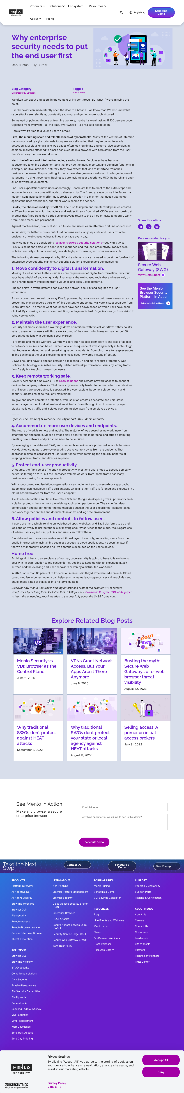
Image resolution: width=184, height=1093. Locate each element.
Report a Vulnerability (147, 885)
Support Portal (143, 891)
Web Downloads (21, 1026)
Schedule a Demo (122, 866)
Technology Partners (147, 955)
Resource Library (104, 949)
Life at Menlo (142, 943)
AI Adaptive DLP (21, 891)
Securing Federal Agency (26, 1008)
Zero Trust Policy (62, 945)
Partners (140, 949)
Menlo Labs (100, 926)
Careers (139, 920)
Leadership (141, 938)
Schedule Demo (161, 12)
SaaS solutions (68, 381)
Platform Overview (22, 885)
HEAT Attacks (61, 918)
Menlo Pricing (102, 885)
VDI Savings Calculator (107, 897)
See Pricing (163, 866)
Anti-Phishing (60, 885)
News (97, 932)
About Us (140, 914)
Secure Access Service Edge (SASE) (70, 926)
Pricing (49, 18)
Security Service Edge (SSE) (69, 933)
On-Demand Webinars (107, 938)
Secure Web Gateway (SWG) (70, 939)
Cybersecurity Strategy (23, 92)
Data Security (19, 979)
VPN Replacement (22, 1020)
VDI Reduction (20, 1014)
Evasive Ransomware (24, 985)
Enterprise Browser (64, 912)
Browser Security (63, 897)
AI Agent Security (22, 897)
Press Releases (102, 943)
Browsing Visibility (22, 961)
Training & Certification (148, 897)
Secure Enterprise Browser (27, 933)
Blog (96, 914)
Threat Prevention (22, 939)
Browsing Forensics (23, 903)
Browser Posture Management (70, 891)
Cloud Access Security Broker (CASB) (70, 905)
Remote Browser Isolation (26, 927)
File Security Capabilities (26, 991)
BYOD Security (20, 967)
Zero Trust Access (22, 1032)
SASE (76, 92)
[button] (36, 6)
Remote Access (21, 921)
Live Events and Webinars (109, 920)
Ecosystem (75, 6)
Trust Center (142, 961)
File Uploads (19, 997)
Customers (141, 932)
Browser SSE (19, 955)
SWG (82, 92)
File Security (19, 915)
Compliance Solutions (24, 973)
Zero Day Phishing (22, 1038)
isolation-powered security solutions (78, 242)
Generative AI (19, 1003)
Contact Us (74, 864)
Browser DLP (19, 909)
